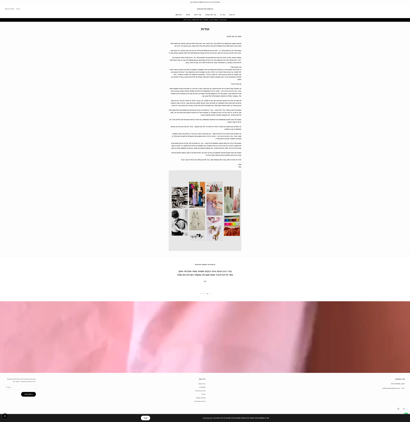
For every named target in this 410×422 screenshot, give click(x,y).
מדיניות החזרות (200, 391)
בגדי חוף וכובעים (210, 15)
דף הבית (232, 15)
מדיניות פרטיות (207, 418)
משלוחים (202, 387)
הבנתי (146, 418)
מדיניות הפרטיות (199, 401)
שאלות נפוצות (200, 398)
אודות (188, 15)
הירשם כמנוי (28, 394)
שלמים (206, 20)
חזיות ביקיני (223, 20)
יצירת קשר (178, 15)
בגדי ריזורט (197, 15)
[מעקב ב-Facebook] (404, 409)
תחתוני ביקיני (214, 20)
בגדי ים (222, 15)
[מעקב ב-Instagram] (398, 409)
